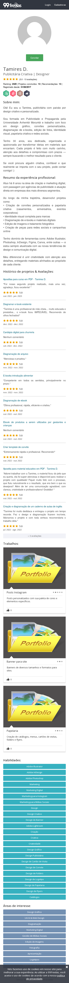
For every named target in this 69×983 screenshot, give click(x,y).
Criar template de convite (16, 447)
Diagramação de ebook (15, 400)
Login (48, 4)
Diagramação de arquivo (15, 353)
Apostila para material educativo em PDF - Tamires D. (30, 468)
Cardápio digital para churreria (18, 332)
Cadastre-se (60, 4)
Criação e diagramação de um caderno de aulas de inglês (32, 506)
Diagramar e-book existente (17, 304)
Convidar (34, 57)
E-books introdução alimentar (18, 375)
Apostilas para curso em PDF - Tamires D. (24, 279)
